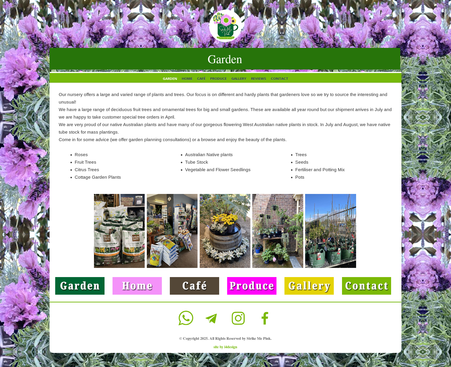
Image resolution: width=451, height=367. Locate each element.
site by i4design (225, 346)
